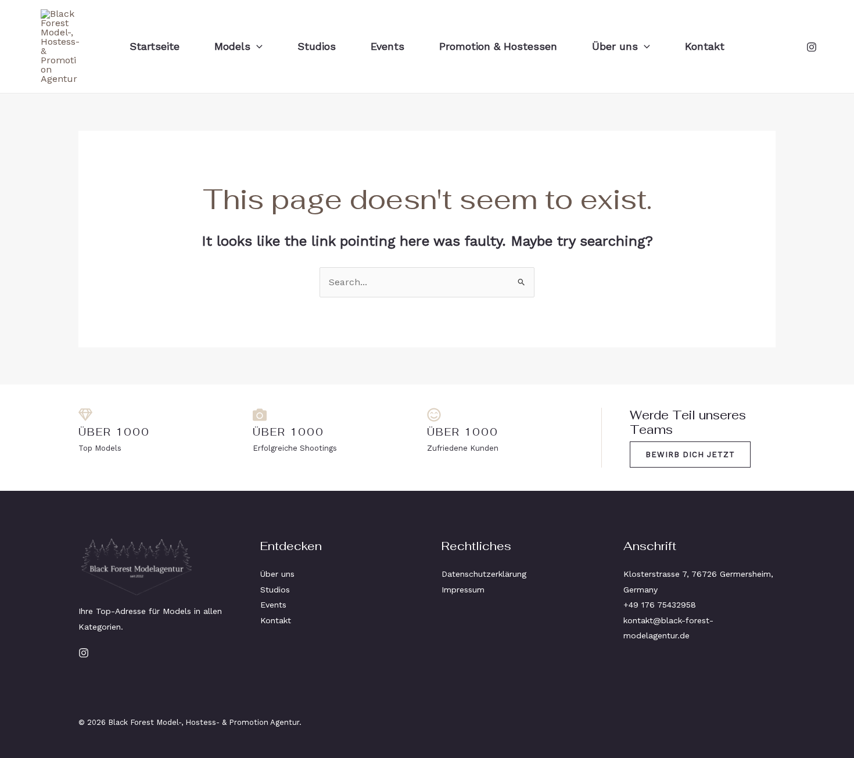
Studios (316, 46)
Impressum (463, 589)
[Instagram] (811, 47)
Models (232, 46)
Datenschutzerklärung (484, 574)
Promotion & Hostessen (498, 46)
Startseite (155, 46)
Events (387, 46)
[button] (256, 46)
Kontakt (704, 46)
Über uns (615, 46)
